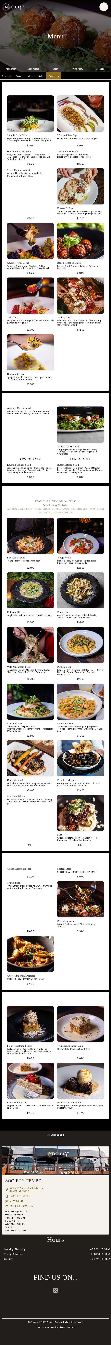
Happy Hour (33, 69)
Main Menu (11, 69)
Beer (55, 69)
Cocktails (100, 69)
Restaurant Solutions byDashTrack (56, 1327)
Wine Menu (77, 69)
